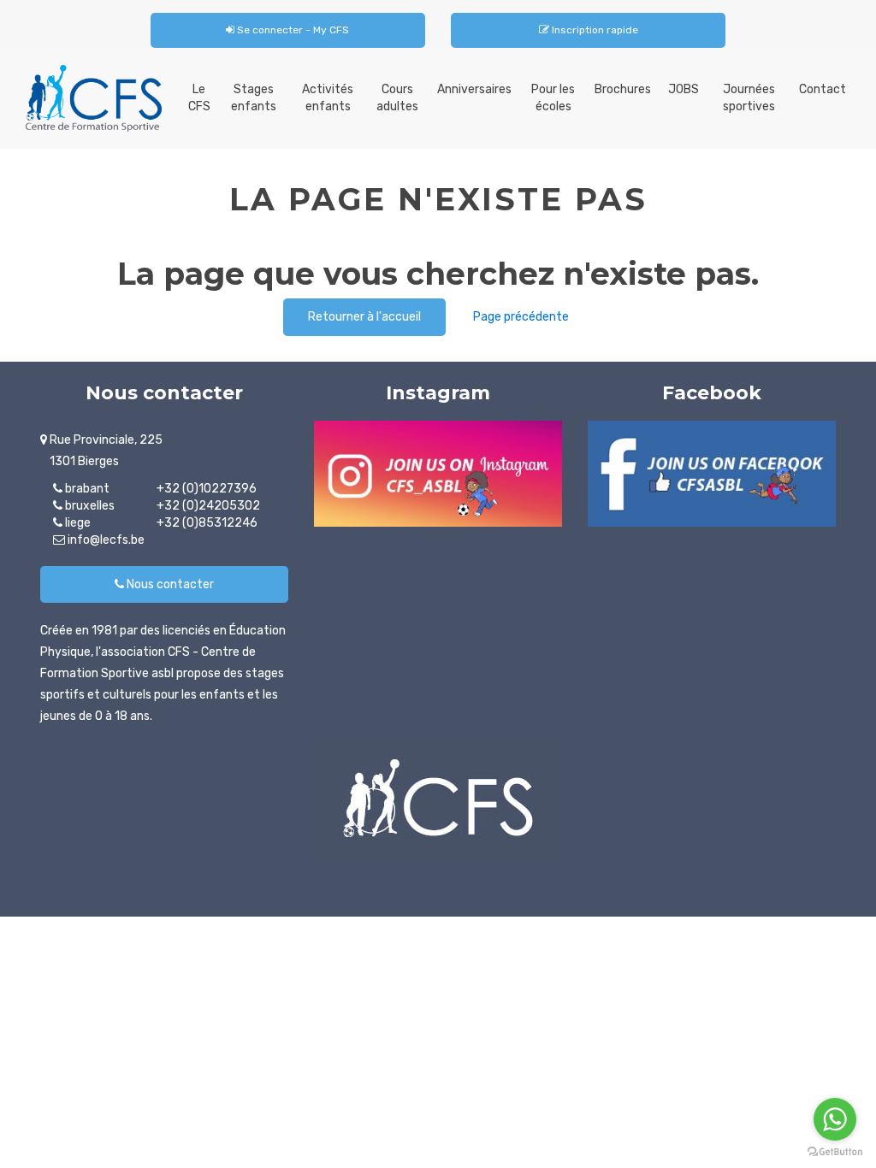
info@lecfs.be (105, 540)
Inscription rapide (593, 30)
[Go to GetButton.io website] (835, 1151)
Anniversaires (474, 89)
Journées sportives (749, 98)
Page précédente (521, 317)
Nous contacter (169, 584)
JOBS (683, 89)
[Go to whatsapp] (835, 1119)
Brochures (623, 89)
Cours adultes (397, 98)
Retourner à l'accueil (364, 317)
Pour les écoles (553, 98)
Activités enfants (327, 98)
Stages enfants (253, 98)
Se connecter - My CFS (291, 30)
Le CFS (199, 98)
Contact (822, 89)
